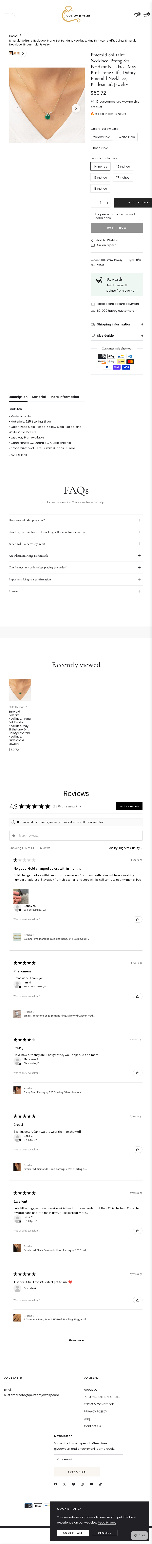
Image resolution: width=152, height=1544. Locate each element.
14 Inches (100, 166)
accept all (73, 1533)
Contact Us (92, 1426)
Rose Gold (100, 148)
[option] (47, 105)
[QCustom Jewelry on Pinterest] (74, 1484)
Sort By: (112, 848)
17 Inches (122, 177)
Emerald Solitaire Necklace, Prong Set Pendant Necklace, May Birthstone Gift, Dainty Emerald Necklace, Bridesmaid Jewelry (20, 728)
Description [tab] (18, 397)
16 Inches (100, 177)
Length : (104, 158)
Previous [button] (17, 108)
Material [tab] (39, 397)
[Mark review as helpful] (137, 919)
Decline (105, 1533)
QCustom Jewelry (18, 707)
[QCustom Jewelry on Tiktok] (101, 1484)
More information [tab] (64, 397)
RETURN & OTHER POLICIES (102, 1397)
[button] (80, 806)
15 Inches (123, 166)
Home (13, 36)
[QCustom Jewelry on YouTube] (92, 1484)
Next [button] (76, 108)
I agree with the (115, 216)
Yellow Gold (101, 137)
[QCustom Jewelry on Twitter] (65, 1484)
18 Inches (100, 188)
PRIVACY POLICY (95, 1411)
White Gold (127, 137)
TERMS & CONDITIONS (99, 1404)
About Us (90, 1389)
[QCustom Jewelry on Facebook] (56, 1484)
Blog (87, 1419)
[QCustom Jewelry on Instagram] (83, 1484)
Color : (105, 129)
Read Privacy (107, 1522)
